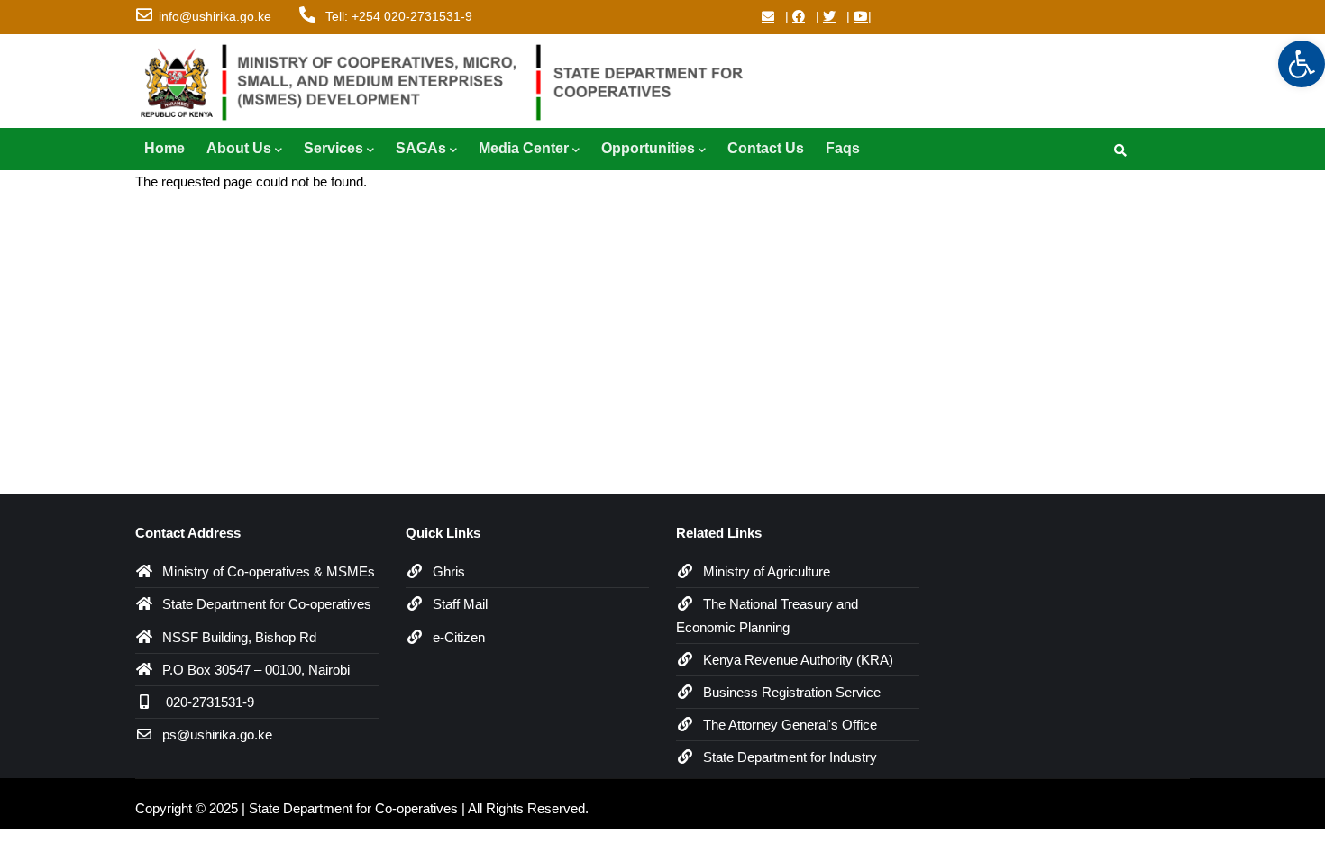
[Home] (450, 78)
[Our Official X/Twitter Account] (829, 16)
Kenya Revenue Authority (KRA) (798, 659)
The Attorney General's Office (790, 724)
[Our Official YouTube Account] (861, 16)
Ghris (449, 571)
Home (164, 148)
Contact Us (765, 148)
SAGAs (421, 148)
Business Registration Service (792, 692)
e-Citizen (459, 637)
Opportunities (648, 148)
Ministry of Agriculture (766, 571)
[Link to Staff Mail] (768, 16)
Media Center (524, 148)
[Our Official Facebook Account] (798, 16)
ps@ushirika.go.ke (217, 734)
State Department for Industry (790, 757)
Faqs (843, 148)
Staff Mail (460, 604)
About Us (238, 148)
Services (333, 148)
